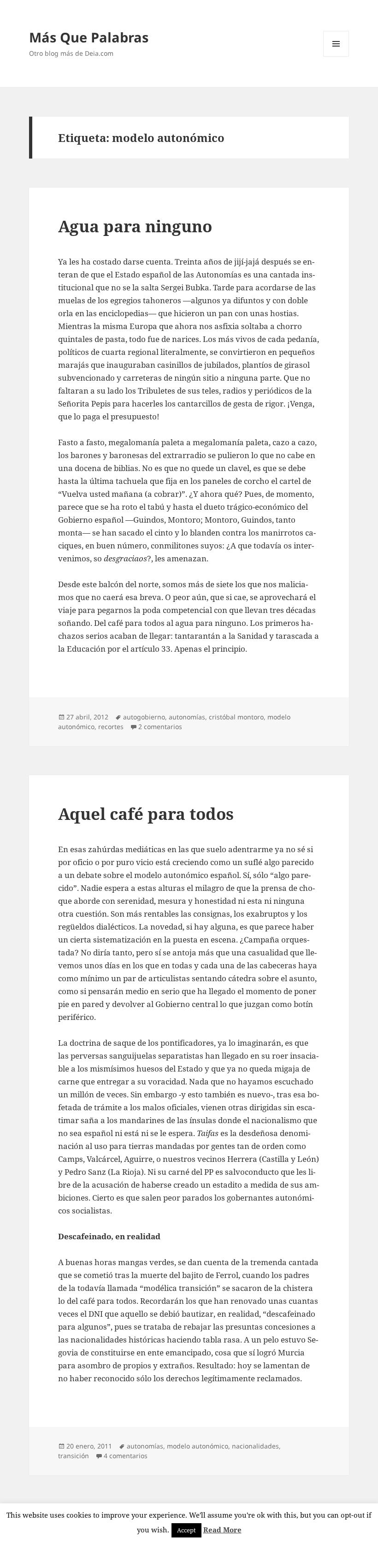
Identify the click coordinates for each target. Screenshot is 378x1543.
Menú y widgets (336, 56)
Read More (222, 1529)
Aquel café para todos (146, 814)
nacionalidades (255, 1446)
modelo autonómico (197, 1446)
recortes (111, 726)
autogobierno (144, 717)
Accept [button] (186, 1530)
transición (73, 1455)
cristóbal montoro (236, 717)
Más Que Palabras (88, 37)
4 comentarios (126, 1455)
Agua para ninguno (135, 226)
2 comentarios (160, 726)
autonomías (187, 717)
